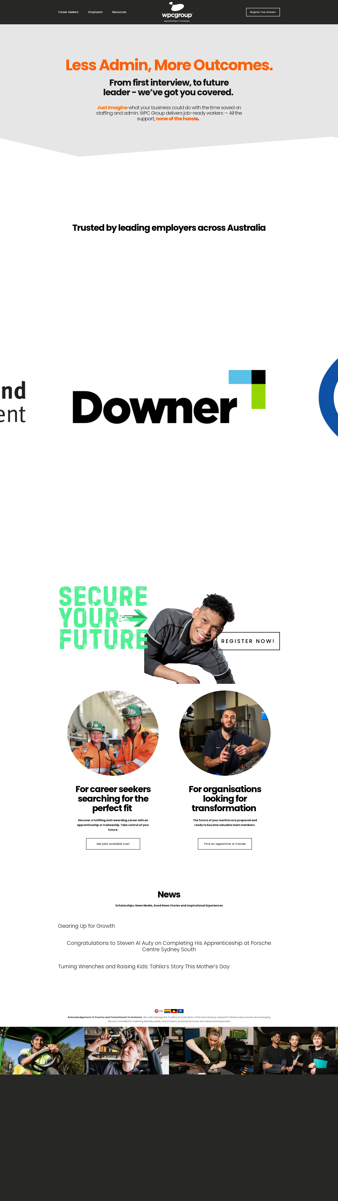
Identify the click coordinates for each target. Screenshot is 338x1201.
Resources (119, 12)
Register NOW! (248, 641)
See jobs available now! (113, 844)
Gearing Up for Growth (86, 926)
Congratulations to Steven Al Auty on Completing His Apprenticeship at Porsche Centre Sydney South (169, 946)
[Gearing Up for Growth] (86, 918)
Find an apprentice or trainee (225, 844)
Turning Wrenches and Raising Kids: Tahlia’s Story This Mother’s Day (144, 966)
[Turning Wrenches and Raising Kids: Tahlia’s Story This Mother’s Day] (144, 959)
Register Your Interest (263, 12)
